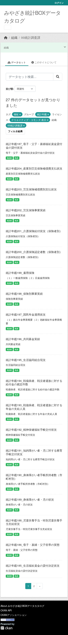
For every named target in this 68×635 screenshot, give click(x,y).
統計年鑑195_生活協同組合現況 (26, 360)
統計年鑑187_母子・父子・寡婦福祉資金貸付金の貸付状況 (34, 146)
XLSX (9, 158)
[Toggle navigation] (7, 27)
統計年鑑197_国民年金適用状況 (26, 314)
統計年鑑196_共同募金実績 (23, 339)
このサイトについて (45, 62)
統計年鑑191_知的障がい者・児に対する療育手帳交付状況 (34, 452)
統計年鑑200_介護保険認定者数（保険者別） (34, 252)
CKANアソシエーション (14, 615)
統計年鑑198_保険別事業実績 (24, 294)
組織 (14, 37)
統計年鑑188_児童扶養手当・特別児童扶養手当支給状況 (34, 522)
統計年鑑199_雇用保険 (20, 273)
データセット (18, 62)
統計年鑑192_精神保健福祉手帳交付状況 (31, 430)
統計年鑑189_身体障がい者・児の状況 (30, 499)
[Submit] (57, 77)
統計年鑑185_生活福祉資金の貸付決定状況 (32, 566)
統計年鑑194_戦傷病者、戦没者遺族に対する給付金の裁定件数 (34, 382)
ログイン (59, 2)
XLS (16, 158)
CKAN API (6, 610)
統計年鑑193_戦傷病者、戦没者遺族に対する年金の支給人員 (34, 407)
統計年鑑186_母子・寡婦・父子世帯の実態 (32, 545)
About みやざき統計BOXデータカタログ (22, 606)
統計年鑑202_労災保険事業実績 (26, 210)
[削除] (20, 114)
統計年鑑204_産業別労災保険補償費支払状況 (34, 168)
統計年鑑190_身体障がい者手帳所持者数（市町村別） (34, 477)
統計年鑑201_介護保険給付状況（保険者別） (34, 231)
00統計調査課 (30, 37)
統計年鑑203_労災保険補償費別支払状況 (31, 189)
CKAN (6, 628)
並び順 (9, 88)
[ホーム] (5, 37)
